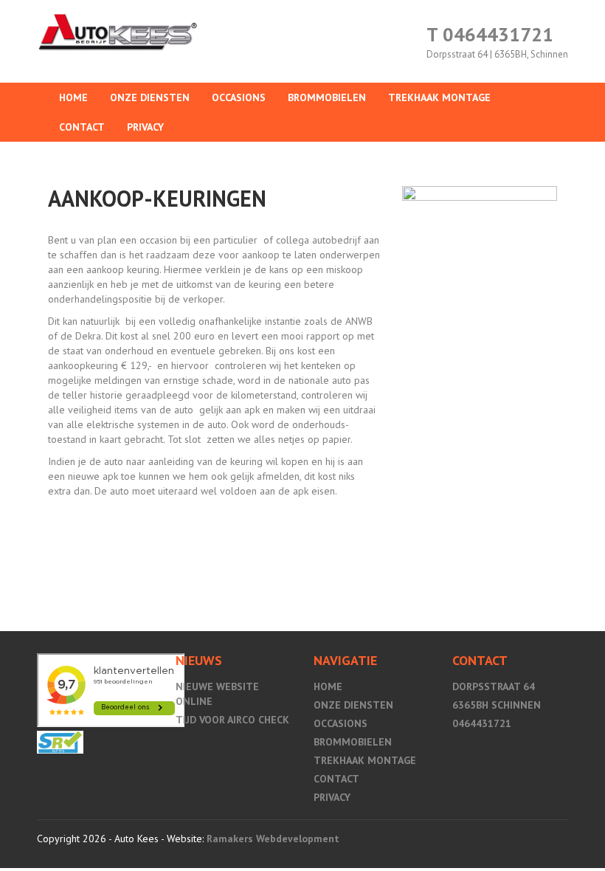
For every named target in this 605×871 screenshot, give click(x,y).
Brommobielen (327, 97)
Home (73, 97)
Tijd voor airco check (232, 719)
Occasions (239, 97)
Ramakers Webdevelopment (273, 838)
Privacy (145, 127)
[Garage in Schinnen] (60, 744)
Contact (82, 127)
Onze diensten (150, 97)
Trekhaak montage (439, 97)
